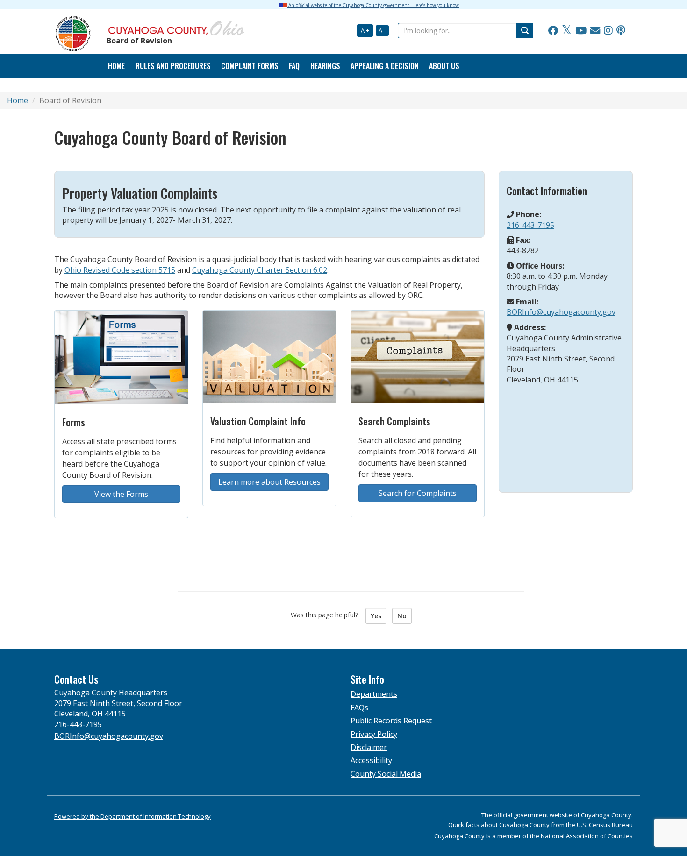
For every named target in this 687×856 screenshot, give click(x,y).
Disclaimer (369, 747)
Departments (374, 694)
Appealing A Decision (385, 65)
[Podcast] (620, 31)
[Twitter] (567, 31)
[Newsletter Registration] (595, 31)
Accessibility (371, 760)
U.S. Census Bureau (605, 825)
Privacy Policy (374, 734)
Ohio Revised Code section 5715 (119, 270)
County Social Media (386, 774)
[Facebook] (553, 31)
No (402, 615)
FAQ (294, 65)
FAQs (359, 707)
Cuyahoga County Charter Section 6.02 (259, 270)
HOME (116, 65)
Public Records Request (391, 720)
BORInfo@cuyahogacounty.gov (561, 312)
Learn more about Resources (269, 482)
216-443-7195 (530, 225)
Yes (376, 615)
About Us (444, 65)
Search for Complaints (418, 493)
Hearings (325, 65)
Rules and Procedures (173, 65)
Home (17, 100)
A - (382, 30)
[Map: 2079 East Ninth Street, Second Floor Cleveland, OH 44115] (565, 433)
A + (365, 30)
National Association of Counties (587, 836)
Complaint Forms (250, 65)
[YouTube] (581, 31)
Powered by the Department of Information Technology (132, 816)
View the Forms (121, 494)
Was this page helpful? (327, 614)
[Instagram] (608, 31)
